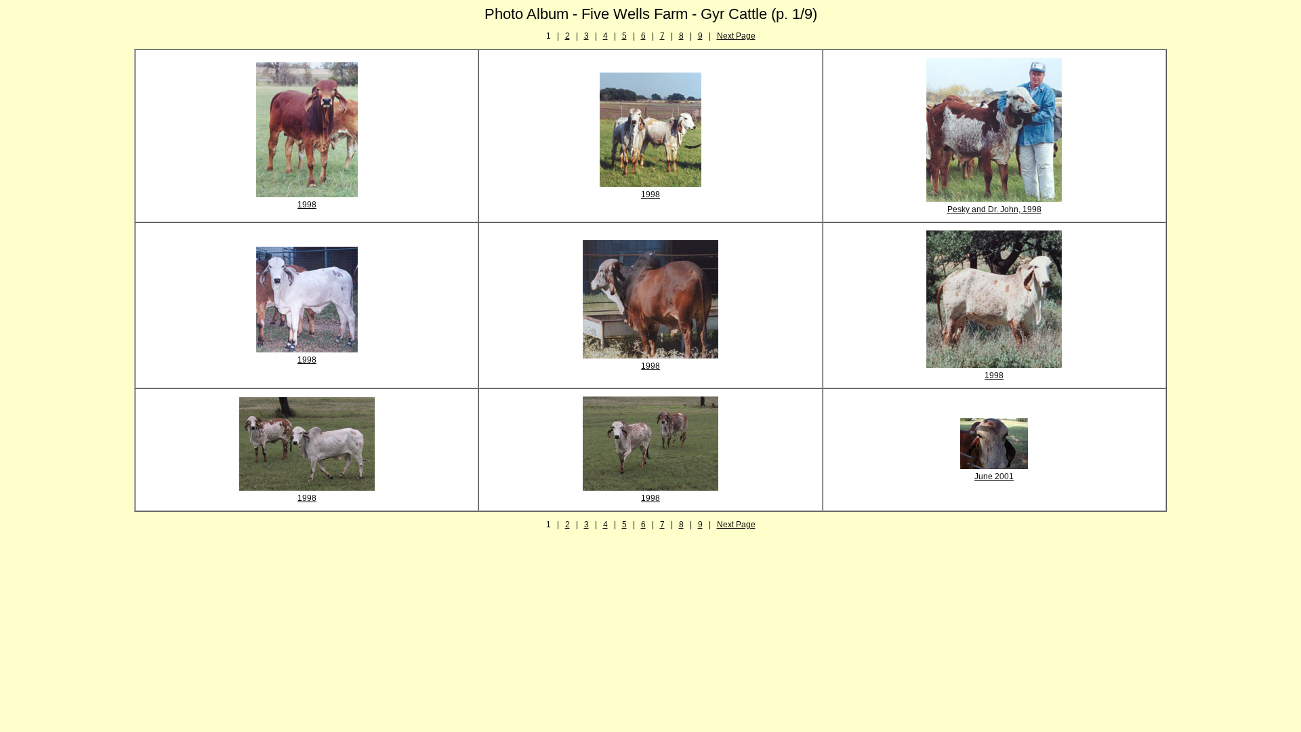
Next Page (736, 36)
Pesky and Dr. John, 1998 (994, 209)
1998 (306, 204)
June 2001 (994, 476)
